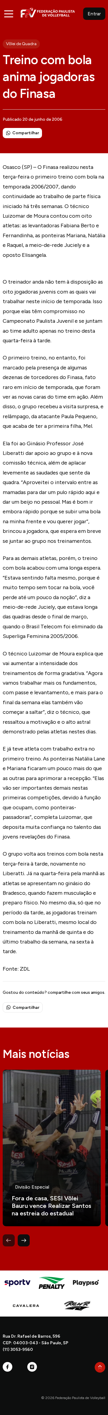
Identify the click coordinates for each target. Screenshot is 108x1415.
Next (24, 1240)
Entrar (94, 14)
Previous (9, 1240)
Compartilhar (25, 132)
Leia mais (52, 1148)
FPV (48, 12)
